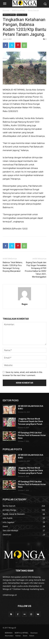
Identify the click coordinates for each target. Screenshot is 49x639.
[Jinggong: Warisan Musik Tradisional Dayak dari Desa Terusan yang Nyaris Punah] (9, 422)
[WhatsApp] (24, 45)
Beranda (6, 10)
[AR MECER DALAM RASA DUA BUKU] (9, 409)
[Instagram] (31, 614)
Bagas (24, 304)
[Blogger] (11, 614)
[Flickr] (24, 614)
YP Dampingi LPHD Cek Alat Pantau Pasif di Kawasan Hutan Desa (32, 435)
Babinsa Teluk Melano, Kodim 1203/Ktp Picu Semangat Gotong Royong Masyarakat (13, 266)
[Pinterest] (18, 45)
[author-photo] (24, 300)
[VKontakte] (38, 614)
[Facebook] (5, 45)
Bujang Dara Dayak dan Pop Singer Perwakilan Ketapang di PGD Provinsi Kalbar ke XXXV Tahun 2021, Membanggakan (35, 269)
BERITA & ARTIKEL (18, 10)
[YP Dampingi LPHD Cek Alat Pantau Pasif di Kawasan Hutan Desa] (9, 436)
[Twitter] (11, 45)
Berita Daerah (33, 10)
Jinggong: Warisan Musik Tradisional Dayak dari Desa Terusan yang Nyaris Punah (30, 421)
